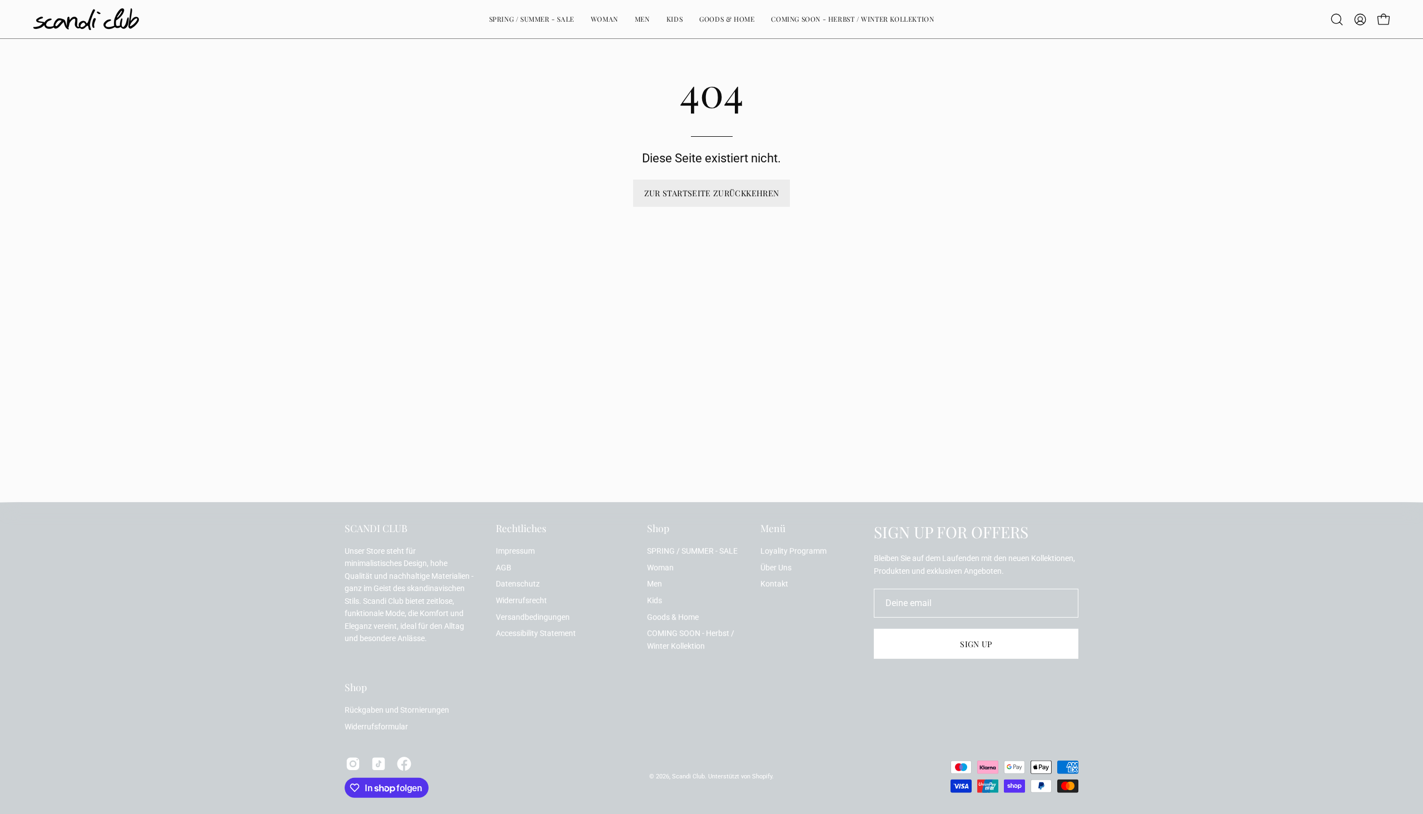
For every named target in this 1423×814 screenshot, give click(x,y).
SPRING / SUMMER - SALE (692, 551)
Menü (772, 528)
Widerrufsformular (376, 727)
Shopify (762, 776)
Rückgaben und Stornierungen (397, 710)
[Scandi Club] (86, 19)
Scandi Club (688, 776)
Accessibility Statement (536, 633)
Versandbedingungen (533, 617)
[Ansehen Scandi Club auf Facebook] (404, 764)
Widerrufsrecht (521, 600)
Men (654, 584)
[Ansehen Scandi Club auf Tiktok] (378, 764)
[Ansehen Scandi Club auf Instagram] (353, 764)
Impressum (515, 551)
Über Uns (776, 567)
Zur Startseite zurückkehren (711, 192)
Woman (660, 567)
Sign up (976, 643)
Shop (658, 528)
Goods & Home (673, 617)
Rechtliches (521, 528)
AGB (503, 567)
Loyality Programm (793, 551)
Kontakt (774, 584)
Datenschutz (518, 584)
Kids (654, 600)
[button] (1337, 19)
